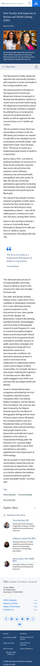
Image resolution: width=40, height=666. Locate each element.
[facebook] (6, 619)
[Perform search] (29, 3)
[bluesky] (27, 619)
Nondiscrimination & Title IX (27, 638)
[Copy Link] (35, 508)
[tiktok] (22, 619)
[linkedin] (17, 619)
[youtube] (19, 624)
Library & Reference (26, 649)
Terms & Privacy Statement (25, 644)
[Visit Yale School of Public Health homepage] (20, 582)
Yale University (8, 649)
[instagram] (11, 619)
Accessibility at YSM (9, 637)
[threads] (33, 619)
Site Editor (23, 634)
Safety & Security (8, 643)
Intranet (5, 634)
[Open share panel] (36, 66)
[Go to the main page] (14, 3)
